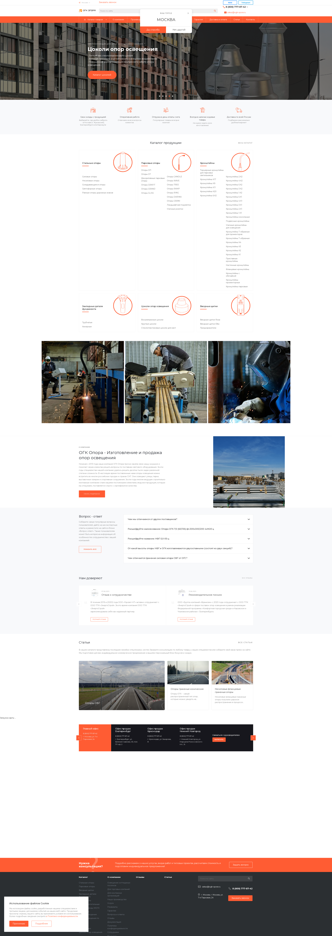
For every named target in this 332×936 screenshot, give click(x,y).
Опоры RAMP (173, 189)
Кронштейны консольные (238, 217)
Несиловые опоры (90, 181)
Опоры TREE (173, 185)
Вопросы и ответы (116, 914)
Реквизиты (112, 907)
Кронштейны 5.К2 (234, 185)
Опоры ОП (146, 170)
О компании (114, 877)
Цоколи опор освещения (155, 306)
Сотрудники (113, 932)
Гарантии (111, 911)
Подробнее (41, 923)
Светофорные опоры (92, 189)
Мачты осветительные (89, 904)
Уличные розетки (175, 209)
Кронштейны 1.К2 (234, 193)
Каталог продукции (104, 78)
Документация (114, 922)
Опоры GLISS (147, 193)
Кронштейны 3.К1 (234, 205)
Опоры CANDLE (174, 176)
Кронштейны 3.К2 (234, 189)
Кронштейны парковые (237, 286)
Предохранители (208, 328)
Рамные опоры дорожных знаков (97, 193)
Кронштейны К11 (208, 187)
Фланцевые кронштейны (237, 269)
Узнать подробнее (92, 494)
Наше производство (117, 899)
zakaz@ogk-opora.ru (236, 12)
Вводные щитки (209, 306)
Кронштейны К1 (233, 254)
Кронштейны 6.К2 (208, 195)
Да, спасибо (153, 30)
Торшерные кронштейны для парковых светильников (212, 173)
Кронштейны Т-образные (238, 238)
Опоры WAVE (173, 181)
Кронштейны (207, 163)
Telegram (245, 3)
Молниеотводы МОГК (89, 908)
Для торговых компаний (118, 889)
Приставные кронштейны (232, 259)
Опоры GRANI (173, 201)
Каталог (83, 877)
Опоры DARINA (174, 197)
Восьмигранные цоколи (152, 320)
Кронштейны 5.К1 (234, 197)
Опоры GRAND (148, 189)
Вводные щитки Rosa (210, 320)
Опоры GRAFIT (148, 185)
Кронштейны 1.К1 (234, 213)
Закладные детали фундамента (92, 307)
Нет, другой (179, 30)
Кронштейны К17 (208, 179)
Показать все (90, 549)
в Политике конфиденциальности (62, 916)
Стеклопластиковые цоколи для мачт (158, 328)
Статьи (168, 877)
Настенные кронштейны (237, 265)
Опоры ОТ (146, 174)
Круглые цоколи (148, 324)
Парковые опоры (150, 163)
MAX (230, 3)
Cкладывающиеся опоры (93, 185)
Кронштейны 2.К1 (234, 209)
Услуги (110, 903)
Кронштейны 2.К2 (234, 176)
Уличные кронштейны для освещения (236, 226)
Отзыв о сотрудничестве (117, 595)
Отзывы (110, 918)
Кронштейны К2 (233, 250)
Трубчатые (87, 322)
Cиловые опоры (89, 176)
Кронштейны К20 (208, 191)
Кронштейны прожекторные (233, 281)
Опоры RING (173, 193)
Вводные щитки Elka (209, 324)
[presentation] (13, 61)
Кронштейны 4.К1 (234, 201)
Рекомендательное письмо (205, 595)
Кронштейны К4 (233, 242)
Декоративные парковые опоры (153, 179)
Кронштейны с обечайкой (233, 274)
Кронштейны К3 (233, 246)
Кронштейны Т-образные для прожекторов (238, 233)
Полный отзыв (99, 619)
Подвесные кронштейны (237, 221)
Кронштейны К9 (207, 183)
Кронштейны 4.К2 (234, 181)
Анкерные (87, 326)
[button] (159, 96)
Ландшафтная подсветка (179, 205)
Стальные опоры (91, 163)
